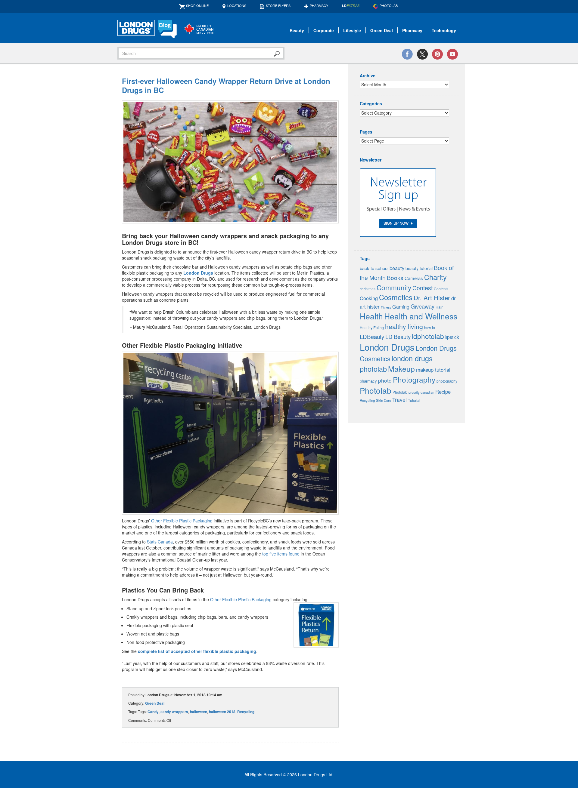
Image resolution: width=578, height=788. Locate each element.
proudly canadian (421, 392)
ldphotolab (428, 336)
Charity (435, 277)
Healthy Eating (372, 327)
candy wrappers (174, 711)
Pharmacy (319, 5)
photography (447, 380)
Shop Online (197, 5)
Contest (422, 288)
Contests (441, 288)
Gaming (400, 306)
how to (429, 327)
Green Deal (381, 30)
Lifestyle (352, 30)
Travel (399, 399)
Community (394, 287)
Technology (444, 30)
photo (385, 380)
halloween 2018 (222, 711)
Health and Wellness (420, 316)
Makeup (401, 368)
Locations (236, 5)
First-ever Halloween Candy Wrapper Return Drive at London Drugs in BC (226, 85)
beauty (397, 268)
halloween (198, 711)
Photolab (375, 390)
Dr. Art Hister (432, 297)
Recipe (443, 391)
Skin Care (383, 400)
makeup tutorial (433, 369)
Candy (153, 711)
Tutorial (414, 400)
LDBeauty (372, 336)
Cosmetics (395, 297)
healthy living (404, 326)
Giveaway (422, 306)
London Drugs (198, 273)
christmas (367, 288)
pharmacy (368, 381)
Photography (414, 379)
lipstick (452, 337)
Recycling (245, 711)
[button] (230, 161)
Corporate (323, 30)
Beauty (297, 30)
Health (371, 316)
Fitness (386, 307)
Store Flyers (278, 5)
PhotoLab (389, 5)
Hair (439, 307)
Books (395, 277)
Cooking (369, 298)
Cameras (414, 278)
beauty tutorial (419, 268)
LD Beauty (398, 336)
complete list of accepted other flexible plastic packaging (197, 651)
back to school (374, 268)
